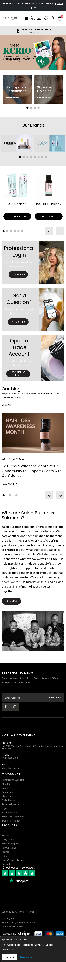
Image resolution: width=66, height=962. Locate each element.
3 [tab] (35, 108)
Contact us (7, 792)
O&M (4, 831)
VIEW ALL (7, 405)
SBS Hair (6, 458)
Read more (26, 957)
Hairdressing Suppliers (13, 779)
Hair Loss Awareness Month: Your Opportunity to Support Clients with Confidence (32, 471)
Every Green (8, 839)
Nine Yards (7, 835)
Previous (7, 53)
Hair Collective (9, 847)
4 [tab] (38, 108)
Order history (8, 800)
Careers (5, 788)
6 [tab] (38, 157)
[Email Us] (39, 18)
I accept (9, 957)
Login (4, 808)
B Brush (5, 856)
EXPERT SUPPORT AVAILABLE (36, 29)
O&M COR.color (13, 204)
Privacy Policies (9, 812)
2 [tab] (31, 108)
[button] (26, 204)
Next (59, 53)
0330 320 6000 (10, 758)
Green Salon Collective (13, 860)
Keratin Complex (10, 843)
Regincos (6, 851)
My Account (8, 796)
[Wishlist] (45, 18)
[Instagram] (14, 707)
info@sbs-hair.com (11, 768)
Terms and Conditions (13, 816)
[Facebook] (6, 707)
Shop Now (12, 97)
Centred (6, 864)
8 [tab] (46, 157)
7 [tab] (42, 157)
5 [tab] (35, 157)
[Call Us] (32, 18)
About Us (6, 784)
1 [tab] (27, 108)
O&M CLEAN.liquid (46, 204)
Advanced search (10, 804)
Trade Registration (11, 820)
